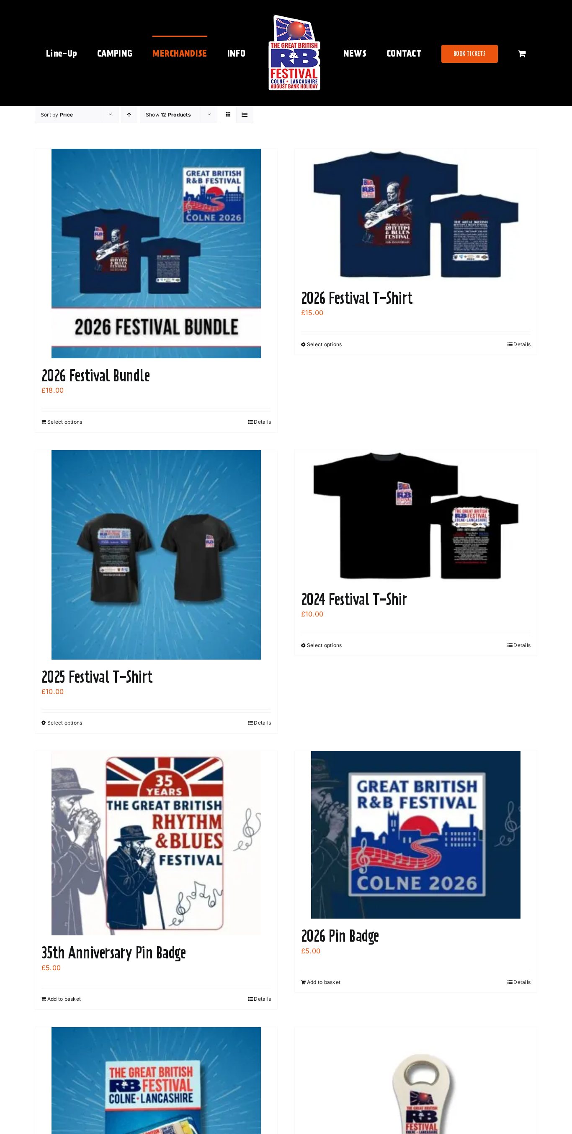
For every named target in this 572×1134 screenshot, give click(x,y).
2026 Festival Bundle (95, 375)
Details (262, 422)
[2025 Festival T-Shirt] (156, 555)
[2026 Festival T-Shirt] (416, 215)
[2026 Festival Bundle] (156, 253)
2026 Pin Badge (340, 935)
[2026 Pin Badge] (416, 835)
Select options (64, 422)
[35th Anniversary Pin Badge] (156, 843)
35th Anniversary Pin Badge (113, 952)
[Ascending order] (129, 114)
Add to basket (64, 999)
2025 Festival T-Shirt (97, 676)
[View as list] (245, 114)
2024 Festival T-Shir (354, 599)
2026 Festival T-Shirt (357, 298)
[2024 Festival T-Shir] (416, 516)
